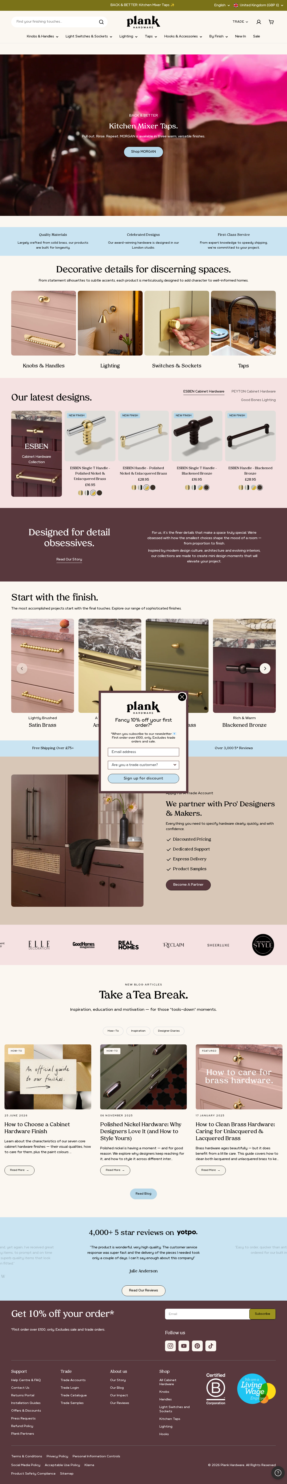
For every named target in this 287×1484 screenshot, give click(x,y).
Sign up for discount (143, 778)
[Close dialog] (182, 696)
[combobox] (142, 765)
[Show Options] (175, 765)
